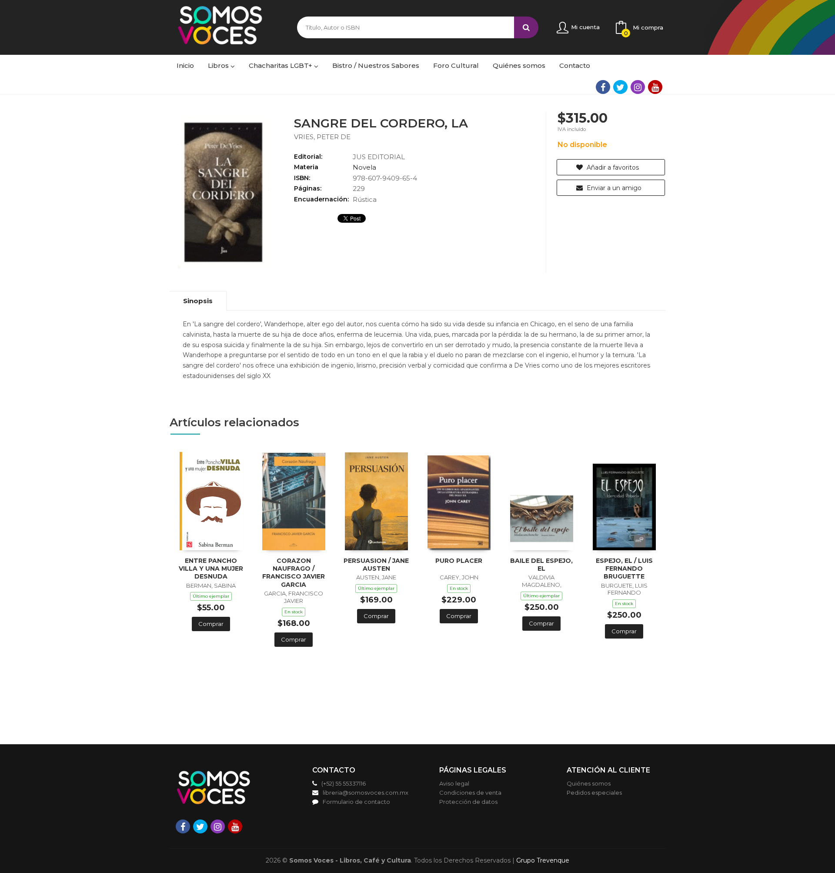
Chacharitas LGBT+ (281, 65)
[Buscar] (526, 27)
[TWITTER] (620, 87)
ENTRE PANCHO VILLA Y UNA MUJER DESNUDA (211, 568)
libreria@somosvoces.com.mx (365, 792)
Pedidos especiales (594, 792)
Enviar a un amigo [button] (613, 188)
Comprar (211, 623)
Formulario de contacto (356, 801)
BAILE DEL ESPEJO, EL (541, 564)
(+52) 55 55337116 (343, 783)
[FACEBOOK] (603, 87)
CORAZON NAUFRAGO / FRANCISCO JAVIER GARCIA (293, 573)
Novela (364, 167)
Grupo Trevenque (542, 860)
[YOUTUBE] (655, 87)
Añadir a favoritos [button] (612, 167)
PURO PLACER (458, 561)
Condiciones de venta (470, 792)
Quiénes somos (589, 783)
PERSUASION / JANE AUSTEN (376, 564)
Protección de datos (468, 801)
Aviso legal (454, 783)
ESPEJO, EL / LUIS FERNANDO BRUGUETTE (624, 568)
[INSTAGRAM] (638, 87)
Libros (219, 65)
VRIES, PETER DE (322, 137)
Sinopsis (198, 301)
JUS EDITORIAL (379, 157)
